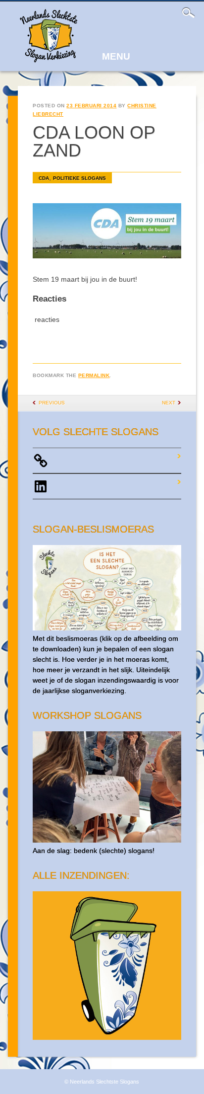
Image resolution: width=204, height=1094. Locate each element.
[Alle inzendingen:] (107, 1037)
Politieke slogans (79, 178)
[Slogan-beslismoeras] (107, 628)
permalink (94, 375)
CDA (44, 178)
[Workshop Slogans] (107, 840)
